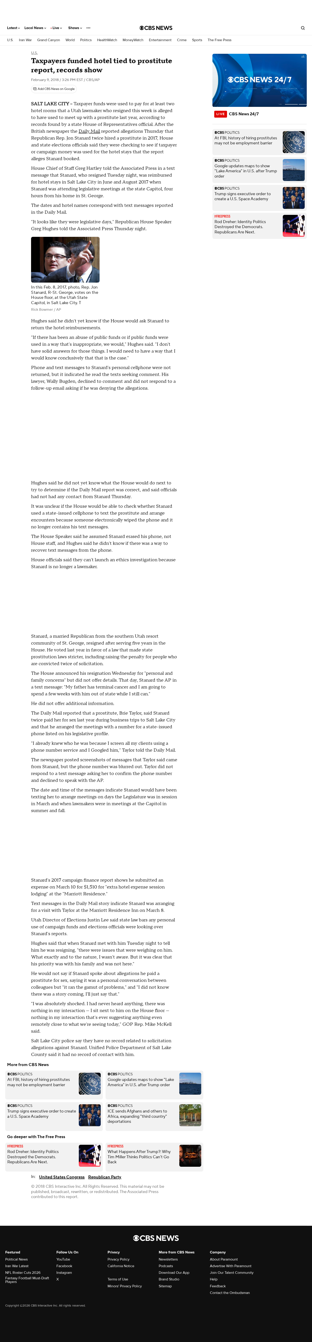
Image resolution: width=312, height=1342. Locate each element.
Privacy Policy (119, 1259)
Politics (86, 40)
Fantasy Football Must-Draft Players (27, 1280)
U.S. (10, 40)
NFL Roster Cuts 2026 (22, 1272)
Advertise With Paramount (230, 1266)
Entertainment (160, 40)
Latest (12, 28)
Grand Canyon (48, 40)
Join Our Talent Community (232, 1272)
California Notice (121, 1266)
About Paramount (224, 1259)
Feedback (218, 1286)
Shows (74, 28)
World (70, 40)
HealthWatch (107, 40)
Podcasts (166, 1266)
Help (213, 1279)
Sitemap (165, 1286)
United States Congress (62, 1177)
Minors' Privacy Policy (125, 1286)
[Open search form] (303, 28)
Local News (34, 28)
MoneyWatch (133, 40)
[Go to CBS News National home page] (156, 28)
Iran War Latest (17, 1266)
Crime (182, 40)
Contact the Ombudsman (230, 1293)
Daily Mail (89, 131)
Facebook (64, 1266)
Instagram (64, 1272)
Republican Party (104, 1177)
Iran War (25, 40)
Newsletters (168, 1259)
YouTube (63, 1259)
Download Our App (174, 1272)
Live (56, 28)
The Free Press (219, 40)
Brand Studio (169, 1279)
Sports (197, 40)
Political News (16, 1259)
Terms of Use (118, 1279)
